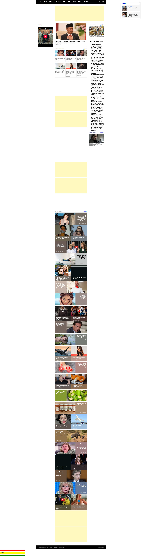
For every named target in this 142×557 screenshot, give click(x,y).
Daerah (45, 1)
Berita (40, 1)
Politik (69, 1)
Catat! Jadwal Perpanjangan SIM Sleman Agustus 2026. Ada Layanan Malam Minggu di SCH (97, 97)
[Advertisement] (79, 13)
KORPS (74, 1)
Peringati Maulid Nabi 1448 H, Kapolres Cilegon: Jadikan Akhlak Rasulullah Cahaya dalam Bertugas (97, 103)
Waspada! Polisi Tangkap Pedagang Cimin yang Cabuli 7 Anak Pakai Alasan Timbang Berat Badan (97, 70)
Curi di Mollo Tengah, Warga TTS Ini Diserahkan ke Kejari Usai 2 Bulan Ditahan (97, 82)
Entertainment (57, 1)
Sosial (64, 1)
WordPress (102, 547)
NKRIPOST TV (87, 1)
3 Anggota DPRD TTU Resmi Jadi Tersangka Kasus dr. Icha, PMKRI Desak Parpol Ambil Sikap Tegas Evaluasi (97, 117)
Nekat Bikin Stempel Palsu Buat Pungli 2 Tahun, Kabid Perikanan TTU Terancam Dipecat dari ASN (97, 92)
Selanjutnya (40, 25)
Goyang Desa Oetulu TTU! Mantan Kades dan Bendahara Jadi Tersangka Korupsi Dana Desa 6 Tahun (97, 87)
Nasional (80, 1)
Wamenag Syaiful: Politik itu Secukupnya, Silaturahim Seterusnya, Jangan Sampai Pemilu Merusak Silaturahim (70, 42)
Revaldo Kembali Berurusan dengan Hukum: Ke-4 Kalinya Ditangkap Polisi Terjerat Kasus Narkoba (97, 76)
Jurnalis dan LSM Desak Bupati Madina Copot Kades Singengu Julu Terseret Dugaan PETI (97, 53)
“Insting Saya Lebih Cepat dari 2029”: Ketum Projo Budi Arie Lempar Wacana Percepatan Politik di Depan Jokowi (97, 122)
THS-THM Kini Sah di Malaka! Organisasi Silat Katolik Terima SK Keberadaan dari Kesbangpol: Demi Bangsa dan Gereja (97, 64)
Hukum (50, 1)
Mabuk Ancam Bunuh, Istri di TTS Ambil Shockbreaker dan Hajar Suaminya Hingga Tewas (97, 127)
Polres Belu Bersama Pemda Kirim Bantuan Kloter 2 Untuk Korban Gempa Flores (97, 59)
